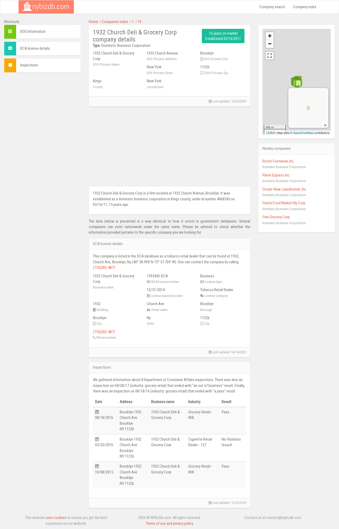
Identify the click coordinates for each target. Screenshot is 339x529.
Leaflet (270, 132)
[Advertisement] (42, 155)
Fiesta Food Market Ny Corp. (284, 203)
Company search (272, 6)
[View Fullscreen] (270, 56)
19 (139, 21)
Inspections (29, 65)
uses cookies (56, 517)
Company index (304, 6)
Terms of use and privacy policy (169, 523)
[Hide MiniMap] (324, 124)
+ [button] (269, 36)
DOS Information (33, 31)
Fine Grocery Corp (276, 217)
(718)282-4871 (104, 267)
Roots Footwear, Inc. (278, 161)
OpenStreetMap (303, 132)
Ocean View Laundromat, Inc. (284, 189)
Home (93, 21)
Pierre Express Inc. (276, 175)
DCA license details (35, 48)
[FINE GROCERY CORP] (298, 83)
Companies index (115, 21)
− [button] (269, 43)
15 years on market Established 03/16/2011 (223, 36)
